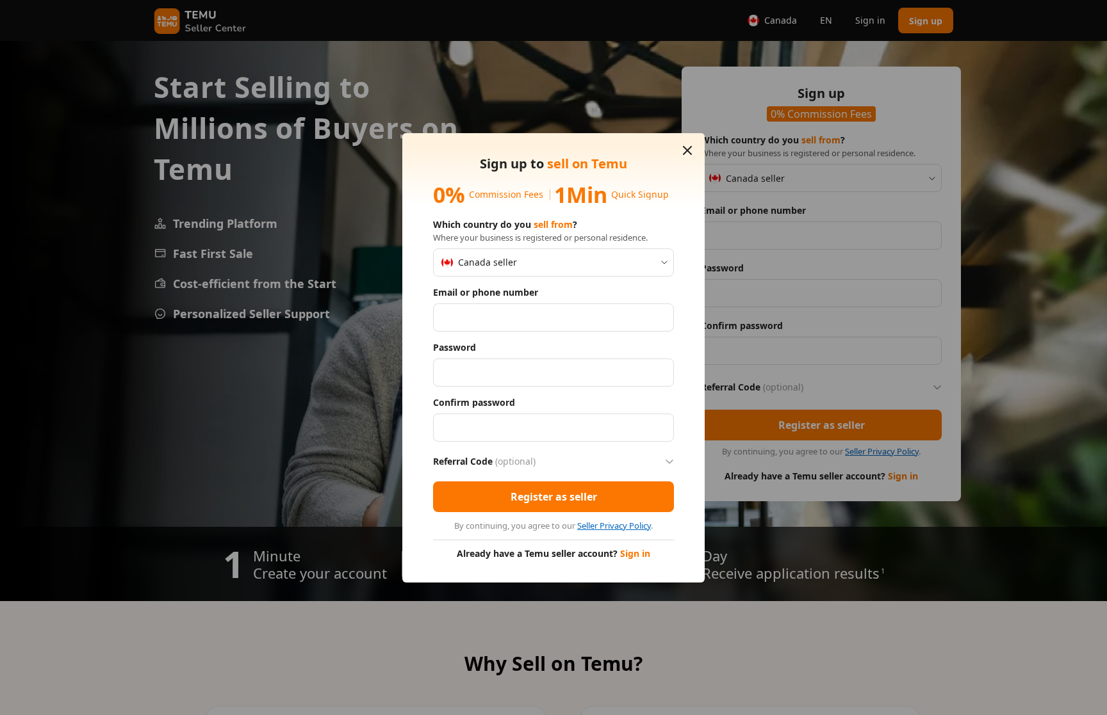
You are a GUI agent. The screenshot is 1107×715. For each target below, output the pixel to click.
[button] (687, 150)
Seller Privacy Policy (614, 525)
